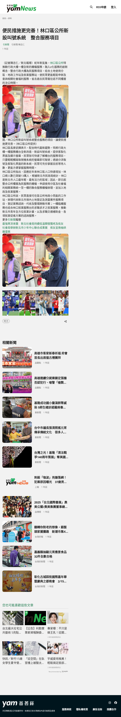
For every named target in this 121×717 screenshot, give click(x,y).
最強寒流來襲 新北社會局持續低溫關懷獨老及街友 (32, 223)
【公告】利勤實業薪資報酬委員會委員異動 (34, 630)
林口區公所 (56, 63)
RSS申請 (101, 7)
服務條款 (66, 709)
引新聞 (6, 44)
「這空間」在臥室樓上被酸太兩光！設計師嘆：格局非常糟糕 (34, 661)
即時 (10, 18)
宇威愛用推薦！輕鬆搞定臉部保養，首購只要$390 (57, 661)
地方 (6, 321)
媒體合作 (111, 709)
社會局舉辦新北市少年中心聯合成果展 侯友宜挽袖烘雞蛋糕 (34, 229)
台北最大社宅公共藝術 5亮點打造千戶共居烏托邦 (12, 630)
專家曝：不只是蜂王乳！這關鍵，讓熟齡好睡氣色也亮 (57, 630)
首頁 (4, 18)
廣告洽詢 (97, 709)
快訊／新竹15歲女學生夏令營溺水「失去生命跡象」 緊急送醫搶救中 (12, 661)
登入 (113, 7)
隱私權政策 (82, 709)
